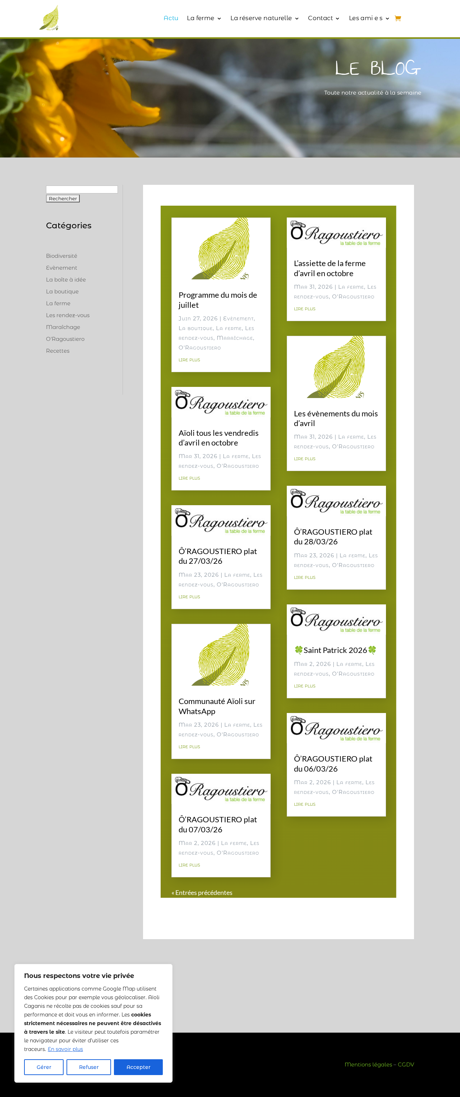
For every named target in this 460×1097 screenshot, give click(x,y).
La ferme (200, 18)
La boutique (62, 291)
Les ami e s (366, 18)
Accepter (138, 1067)
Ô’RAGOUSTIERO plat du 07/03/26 (218, 824)
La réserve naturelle (261, 18)
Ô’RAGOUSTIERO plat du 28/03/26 (333, 536)
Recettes (57, 350)
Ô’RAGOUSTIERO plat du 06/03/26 (333, 763)
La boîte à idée (66, 279)
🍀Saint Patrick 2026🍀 (335, 650)
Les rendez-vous (67, 315)
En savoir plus (65, 1049)
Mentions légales (368, 1064)
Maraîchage (63, 327)
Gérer (44, 1067)
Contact (320, 18)
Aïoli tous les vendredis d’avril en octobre (219, 437)
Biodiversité (61, 255)
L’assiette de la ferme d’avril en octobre (330, 268)
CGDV (406, 1064)
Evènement (61, 267)
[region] (93, 1023)
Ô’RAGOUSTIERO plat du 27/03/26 (218, 556)
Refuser (89, 1067)
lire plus (189, 359)
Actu (171, 18)
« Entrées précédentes (202, 892)
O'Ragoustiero (65, 338)
